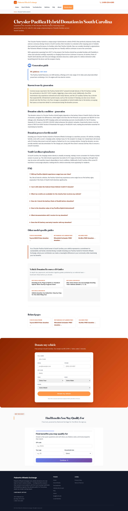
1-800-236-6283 (108, 2)
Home (17, 7)
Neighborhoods (57, 496)
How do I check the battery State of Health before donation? (52, 201)
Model (39, 384)
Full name (41, 356)
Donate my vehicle (64, 394)
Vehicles (47, 7)
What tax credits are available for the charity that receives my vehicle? (56, 194)
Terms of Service (79, 483)
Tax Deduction (37, 7)
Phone (66, 363)
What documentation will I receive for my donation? (49, 215)
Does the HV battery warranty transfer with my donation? (51, 222)
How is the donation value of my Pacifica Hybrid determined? (52, 208)
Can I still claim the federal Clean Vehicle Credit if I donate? (52, 187)
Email (39, 363)
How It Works (26, 7)
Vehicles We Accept (58, 488)
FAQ (53, 7)
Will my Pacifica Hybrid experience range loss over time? (51, 174)
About (59, 7)
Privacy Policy (78, 480)
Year (39, 377)
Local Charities (57, 498)
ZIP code (40, 370)
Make (66, 377)
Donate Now (68, 7)
